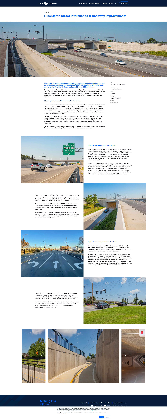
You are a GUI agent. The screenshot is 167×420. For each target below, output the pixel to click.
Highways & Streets (115, 98)
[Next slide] (126, 356)
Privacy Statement (94, 403)
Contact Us (124, 3)
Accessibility (84, 403)
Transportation (114, 102)
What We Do (83, 3)
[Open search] (116, 3)
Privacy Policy (94, 410)
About (111, 3)
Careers (104, 3)
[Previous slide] (41, 356)
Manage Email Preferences (120, 403)
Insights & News (94, 3)
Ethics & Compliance (106, 403)
